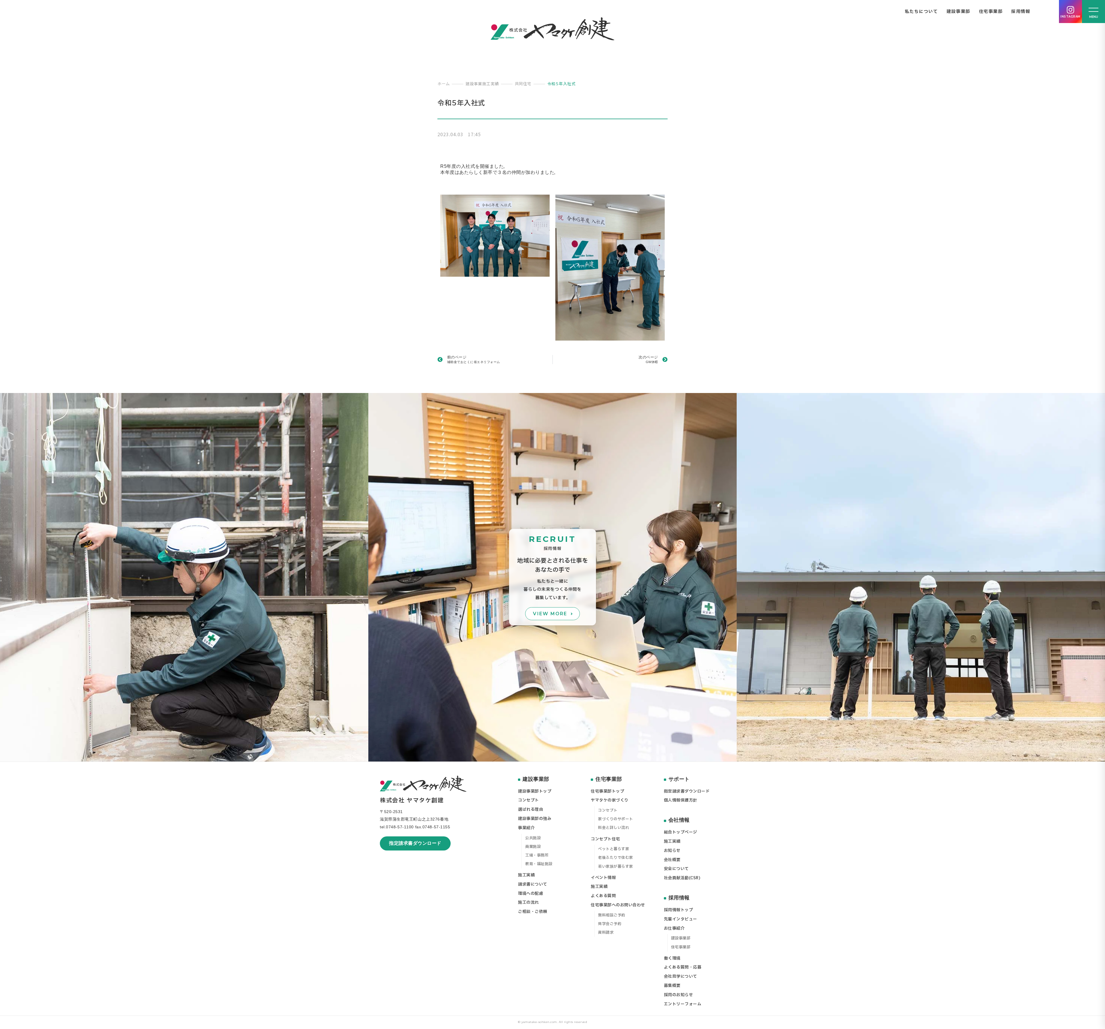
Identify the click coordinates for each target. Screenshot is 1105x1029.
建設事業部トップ (534, 791)
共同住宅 (523, 83)
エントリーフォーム (683, 1004)
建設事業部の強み (534, 819)
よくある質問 (603, 896)
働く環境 (672, 958)
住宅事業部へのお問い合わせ (618, 905)
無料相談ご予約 (611, 915)
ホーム (443, 83)
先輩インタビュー (680, 919)
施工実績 (526, 875)
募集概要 (672, 986)
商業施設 (533, 847)
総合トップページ (680, 832)
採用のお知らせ (678, 995)
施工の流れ (528, 902)
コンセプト (528, 800)
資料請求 (606, 932)
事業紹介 (526, 828)
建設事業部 (958, 11)
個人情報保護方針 (680, 800)
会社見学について (680, 976)
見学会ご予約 (609, 924)
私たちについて (921, 11)
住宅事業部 (991, 11)
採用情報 (1020, 11)
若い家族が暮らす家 (615, 866)
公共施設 (533, 838)
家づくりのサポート (615, 819)
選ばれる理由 (530, 809)
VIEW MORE (550, 613)
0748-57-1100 (400, 827)
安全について (676, 869)
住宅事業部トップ (607, 791)
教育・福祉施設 (538, 864)
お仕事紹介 (674, 928)
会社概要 (672, 860)
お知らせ (672, 851)
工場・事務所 (536, 855)
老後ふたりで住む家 (615, 858)
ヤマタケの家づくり (609, 800)
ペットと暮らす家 (613, 849)
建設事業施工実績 (482, 83)
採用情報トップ (678, 910)
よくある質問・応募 (683, 967)
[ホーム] (552, 28)
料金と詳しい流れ (613, 828)
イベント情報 (603, 878)
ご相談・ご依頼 (532, 912)
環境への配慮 (530, 894)
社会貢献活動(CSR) (682, 878)
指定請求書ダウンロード (415, 843)
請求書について (532, 884)
